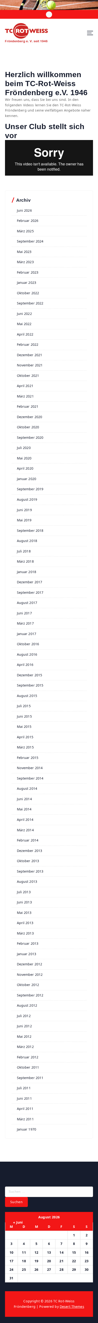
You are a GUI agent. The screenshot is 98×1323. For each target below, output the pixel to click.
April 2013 (25, 923)
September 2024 (30, 241)
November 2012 (30, 974)
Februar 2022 (28, 344)
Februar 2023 (28, 272)
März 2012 (25, 1046)
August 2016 (27, 654)
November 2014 (30, 768)
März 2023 (25, 262)
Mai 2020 (24, 458)
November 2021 (30, 365)
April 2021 (25, 385)
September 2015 (30, 685)
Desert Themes (72, 1306)
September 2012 (30, 995)
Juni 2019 (24, 510)
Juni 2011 (24, 1098)
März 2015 (25, 747)
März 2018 (25, 561)
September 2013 (30, 871)
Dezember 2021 (29, 355)
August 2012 (27, 1005)
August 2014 (27, 788)
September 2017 (30, 592)
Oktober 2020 (28, 427)
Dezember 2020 (29, 417)
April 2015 (25, 737)
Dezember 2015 (29, 675)
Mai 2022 (24, 324)
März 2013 (25, 933)
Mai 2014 (24, 809)
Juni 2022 (24, 313)
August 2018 (27, 540)
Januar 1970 (26, 1129)
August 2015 (27, 695)
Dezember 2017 (29, 582)
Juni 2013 (24, 902)
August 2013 (27, 881)
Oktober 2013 (28, 861)
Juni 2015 (24, 716)
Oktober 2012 (28, 984)
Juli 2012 (24, 1016)
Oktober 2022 (28, 293)
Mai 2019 (24, 520)
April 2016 (25, 664)
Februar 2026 (28, 220)
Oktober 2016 (28, 644)
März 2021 (25, 396)
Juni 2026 (24, 210)
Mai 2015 (24, 726)
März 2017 (25, 623)
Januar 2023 (26, 282)
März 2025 (25, 231)
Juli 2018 (24, 551)
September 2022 (30, 303)
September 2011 (30, 1077)
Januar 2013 (26, 954)
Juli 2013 (24, 892)
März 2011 (25, 1119)
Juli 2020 (24, 447)
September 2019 (30, 489)
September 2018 (30, 530)
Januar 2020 (26, 479)
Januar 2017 (26, 633)
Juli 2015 (24, 706)
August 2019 (27, 499)
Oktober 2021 (28, 375)
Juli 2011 (24, 1088)
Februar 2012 (28, 1057)
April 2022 (25, 334)
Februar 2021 (28, 406)
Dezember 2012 (29, 964)
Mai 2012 (24, 1036)
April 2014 (25, 819)
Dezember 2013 (29, 850)
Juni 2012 (24, 1026)
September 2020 (30, 437)
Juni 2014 (24, 799)
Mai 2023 (24, 251)
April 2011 (25, 1108)
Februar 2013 (28, 943)
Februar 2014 (28, 840)
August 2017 (27, 602)
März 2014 (25, 830)
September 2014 (30, 778)
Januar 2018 (26, 572)
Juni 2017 (24, 613)
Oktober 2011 (28, 1067)
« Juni (18, 1222)
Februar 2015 (28, 757)
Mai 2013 (24, 912)
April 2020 (25, 468)
